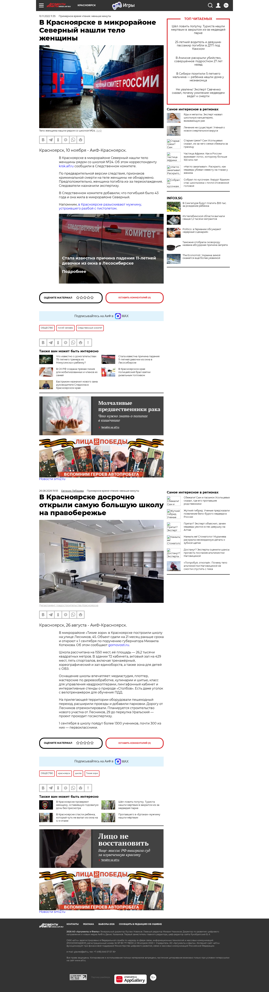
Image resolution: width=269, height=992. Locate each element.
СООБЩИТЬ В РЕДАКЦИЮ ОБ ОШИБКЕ (140, 924)
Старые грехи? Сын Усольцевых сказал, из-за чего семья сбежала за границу (206, 143)
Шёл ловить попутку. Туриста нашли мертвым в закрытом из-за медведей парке (198, 30)
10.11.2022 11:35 (47, 16)
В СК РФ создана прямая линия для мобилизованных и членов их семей (76, 372)
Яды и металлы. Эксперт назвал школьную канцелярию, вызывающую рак (203, 117)
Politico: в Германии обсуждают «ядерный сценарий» (202, 230)
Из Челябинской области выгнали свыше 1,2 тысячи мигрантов (204, 217)
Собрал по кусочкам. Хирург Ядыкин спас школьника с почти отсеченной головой (206, 182)
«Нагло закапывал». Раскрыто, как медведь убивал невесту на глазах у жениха (206, 169)
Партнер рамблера (100, 977)
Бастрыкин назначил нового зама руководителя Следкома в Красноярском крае (77, 384)
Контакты (73, 924)
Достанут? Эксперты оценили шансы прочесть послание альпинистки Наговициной (206, 552)
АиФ (99, 130)
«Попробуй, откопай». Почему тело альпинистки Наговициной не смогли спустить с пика (205, 565)
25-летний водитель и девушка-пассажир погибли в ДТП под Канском (198, 45)
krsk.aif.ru (66, 166)
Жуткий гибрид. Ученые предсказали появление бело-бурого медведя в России (207, 513)
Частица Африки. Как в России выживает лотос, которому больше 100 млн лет (205, 156)
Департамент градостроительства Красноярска (68, 605)
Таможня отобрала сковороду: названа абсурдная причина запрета (205, 243)
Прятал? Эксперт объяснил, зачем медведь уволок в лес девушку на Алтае (205, 526)
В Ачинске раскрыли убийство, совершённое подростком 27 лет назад (198, 61)
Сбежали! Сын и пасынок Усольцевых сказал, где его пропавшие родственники (207, 500)
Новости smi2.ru (52, 479)
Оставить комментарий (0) (134, 297)
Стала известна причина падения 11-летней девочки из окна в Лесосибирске (109, 261)
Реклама (88, 924)
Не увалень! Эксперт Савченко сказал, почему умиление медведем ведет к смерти (198, 93)
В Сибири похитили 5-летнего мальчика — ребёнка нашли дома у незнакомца (198, 77)
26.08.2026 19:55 (48, 490)
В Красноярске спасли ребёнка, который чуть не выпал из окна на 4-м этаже (77, 817)
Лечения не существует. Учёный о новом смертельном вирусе (204, 129)
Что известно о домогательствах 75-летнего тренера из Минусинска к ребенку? (76, 359)
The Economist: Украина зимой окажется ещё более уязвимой (201, 256)
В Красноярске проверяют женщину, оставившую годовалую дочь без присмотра (77, 805)
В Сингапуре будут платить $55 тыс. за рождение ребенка (205, 204)
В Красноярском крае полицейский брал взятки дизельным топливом (134, 372)
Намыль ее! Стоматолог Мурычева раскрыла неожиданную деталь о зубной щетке (205, 539)
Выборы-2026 (106, 924)
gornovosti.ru (118, 645)
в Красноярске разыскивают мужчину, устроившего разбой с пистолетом (100, 206)
